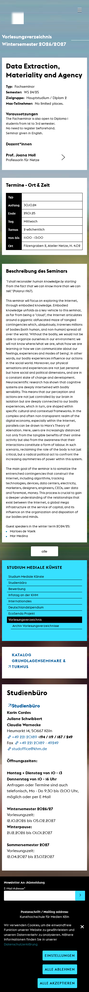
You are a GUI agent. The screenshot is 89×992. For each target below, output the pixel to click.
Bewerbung (16, 589)
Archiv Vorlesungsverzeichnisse (35, 626)
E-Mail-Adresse (14, 888)
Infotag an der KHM (23, 595)
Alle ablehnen (60, 969)
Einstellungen (60, 955)
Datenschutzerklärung (21, 944)
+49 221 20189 (24, 737)
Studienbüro (17, 583)
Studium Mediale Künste (26, 576)
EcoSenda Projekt (21, 613)
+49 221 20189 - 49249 (39, 742)
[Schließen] (82, 927)
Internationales (19, 601)
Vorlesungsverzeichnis (25, 620)
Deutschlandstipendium (26, 607)
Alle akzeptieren (57, 983)
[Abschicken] (80, 896)
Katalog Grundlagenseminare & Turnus (39, 660)
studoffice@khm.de (29, 748)
